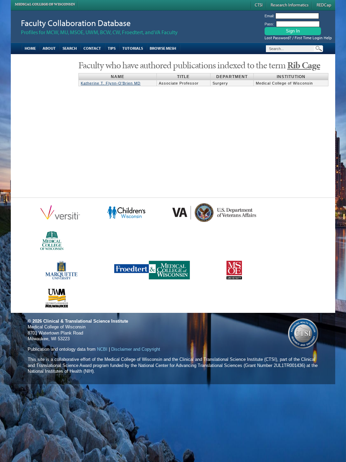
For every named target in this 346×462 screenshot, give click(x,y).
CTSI (259, 4)
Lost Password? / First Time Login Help (298, 37)
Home (30, 48)
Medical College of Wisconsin (45, 4)
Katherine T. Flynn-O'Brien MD (111, 83)
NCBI (102, 349)
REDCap (324, 4)
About (49, 48)
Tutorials (132, 48)
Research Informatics (289, 4)
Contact (92, 48)
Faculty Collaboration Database (76, 23)
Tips (112, 48)
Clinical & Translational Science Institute (85, 321)
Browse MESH (163, 48)
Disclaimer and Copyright (135, 349)
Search (70, 48)
